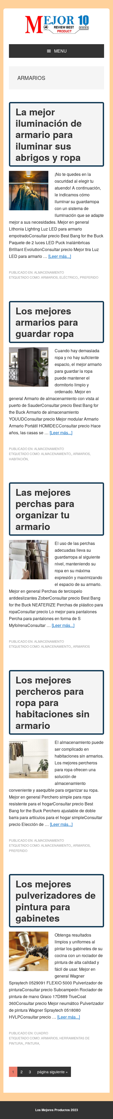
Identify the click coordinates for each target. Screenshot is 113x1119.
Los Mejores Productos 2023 (56, 1109)
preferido (89, 277)
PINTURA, (32, 1043)
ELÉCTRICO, (68, 277)
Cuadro (41, 1033)
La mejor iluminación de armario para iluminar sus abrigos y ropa (49, 134)
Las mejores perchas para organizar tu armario (45, 509)
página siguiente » (52, 1073)
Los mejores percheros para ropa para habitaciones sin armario (53, 702)
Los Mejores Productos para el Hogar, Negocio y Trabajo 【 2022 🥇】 (56, 24)
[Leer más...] (59, 256)
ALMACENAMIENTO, (56, 453)
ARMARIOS (49, 277)
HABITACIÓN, (19, 459)
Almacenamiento (49, 272)
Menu (60, 51)
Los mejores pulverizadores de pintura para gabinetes (56, 900)
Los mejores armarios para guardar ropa (47, 322)
